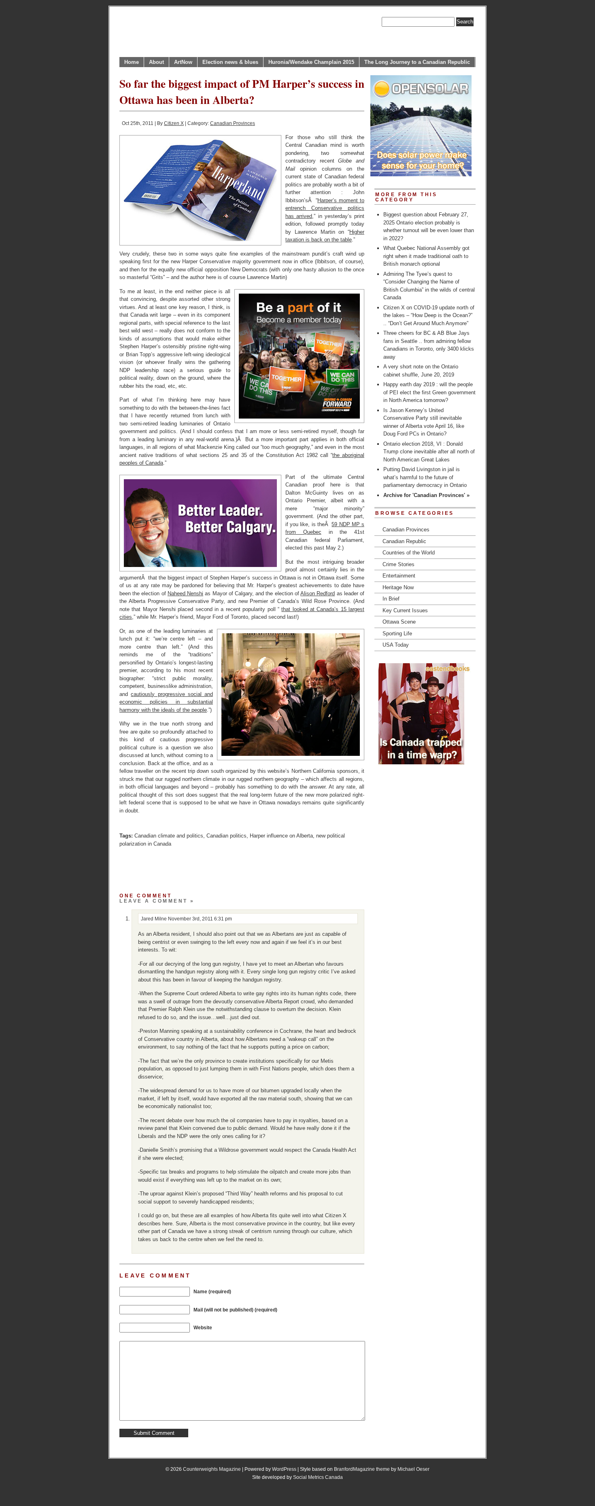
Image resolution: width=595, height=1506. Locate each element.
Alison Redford (317, 593)
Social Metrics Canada (318, 1477)
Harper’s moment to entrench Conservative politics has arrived (324, 208)
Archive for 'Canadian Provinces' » (426, 495)
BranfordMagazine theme (362, 1469)
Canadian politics (226, 836)
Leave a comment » (157, 900)
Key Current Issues (405, 610)
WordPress (284, 1469)
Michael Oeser (413, 1469)
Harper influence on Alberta (281, 836)
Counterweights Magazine (212, 1469)
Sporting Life (397, 633)
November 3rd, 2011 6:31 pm (200, 918)
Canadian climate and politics (168, 836)
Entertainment (398, 576)
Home (131, 62)
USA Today (395, 645)
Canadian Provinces (232, 123)
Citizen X (174, 123)
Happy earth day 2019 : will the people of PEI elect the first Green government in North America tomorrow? (429, 392)
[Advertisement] (214, 868)
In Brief (391, 599)
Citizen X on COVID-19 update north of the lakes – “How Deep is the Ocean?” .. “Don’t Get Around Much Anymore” (428, 315)
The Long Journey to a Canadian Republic (417, 62)
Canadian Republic (404, 541)
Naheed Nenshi (185, 593)
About (156, 62)
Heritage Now (398, 587)
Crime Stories (398, 564)
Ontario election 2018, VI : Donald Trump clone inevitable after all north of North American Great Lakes (429, 452)
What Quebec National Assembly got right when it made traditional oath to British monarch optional (426, 256)
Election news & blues (230, 62)
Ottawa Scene (399, 622)
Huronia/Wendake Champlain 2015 (311, 62)
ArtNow (183, 62)
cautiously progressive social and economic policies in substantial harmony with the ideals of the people (166, 702)
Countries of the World (408, 553)
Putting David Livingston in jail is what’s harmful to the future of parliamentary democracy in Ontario (425, 477)
